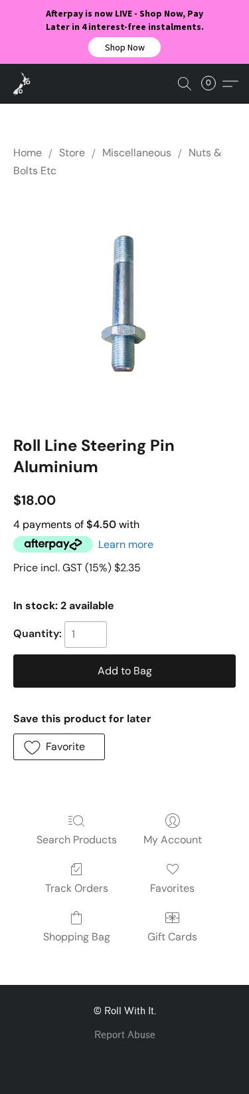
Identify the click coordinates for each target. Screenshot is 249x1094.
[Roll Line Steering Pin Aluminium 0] (124, 303)
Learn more (125, 544)
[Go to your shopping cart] (212, 83)
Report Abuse (124, 1035)
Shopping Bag (76, 937)
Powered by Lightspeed (125, 1059)
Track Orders (76, 888)
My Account (172, 840)
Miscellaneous (136, 153)
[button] (124, 47)
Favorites (172, 888)
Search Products (77, 840)
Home (27, 153)
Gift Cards (172, 937)
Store (72, 153)
